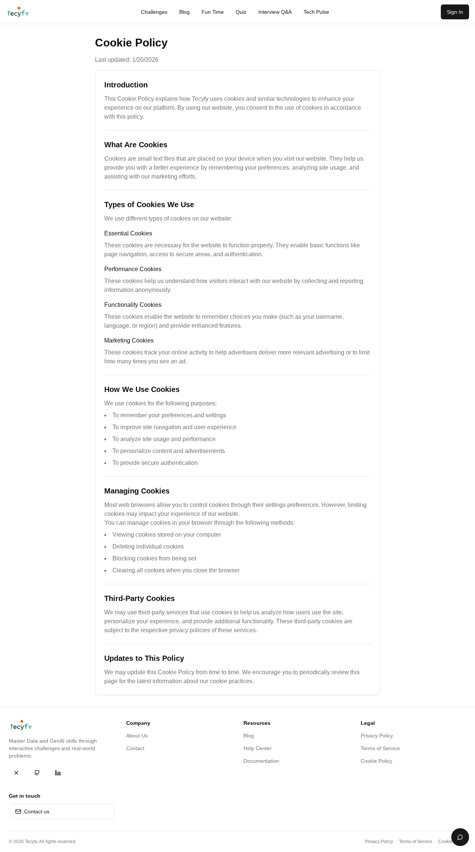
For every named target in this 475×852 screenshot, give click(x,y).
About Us (137, 736)
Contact (135, 748)
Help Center (257, 748)
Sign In (455, 12)
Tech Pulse (316, 12)
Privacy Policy (377, 736)
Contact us (36, 811)
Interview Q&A (275, 12)
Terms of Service (380, 748)
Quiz (241, 12)
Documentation (261, 761)
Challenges (154, 12)
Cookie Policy (376, 761)
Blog (184, 12)
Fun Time (213, 12)
